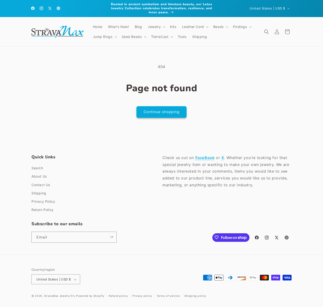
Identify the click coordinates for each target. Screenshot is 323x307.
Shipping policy (195, 296)
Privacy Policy (43, 201)
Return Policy (42, 210)
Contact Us (40, 185)
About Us (39, 176)
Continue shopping (161, 112)
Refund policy (118, 296)
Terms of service (168, 296)
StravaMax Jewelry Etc (59, 296)
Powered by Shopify (90, 296)
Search (37, 168)
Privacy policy (142, 296)
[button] (156, 27)
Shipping (38, 193)
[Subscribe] (111, 237)
